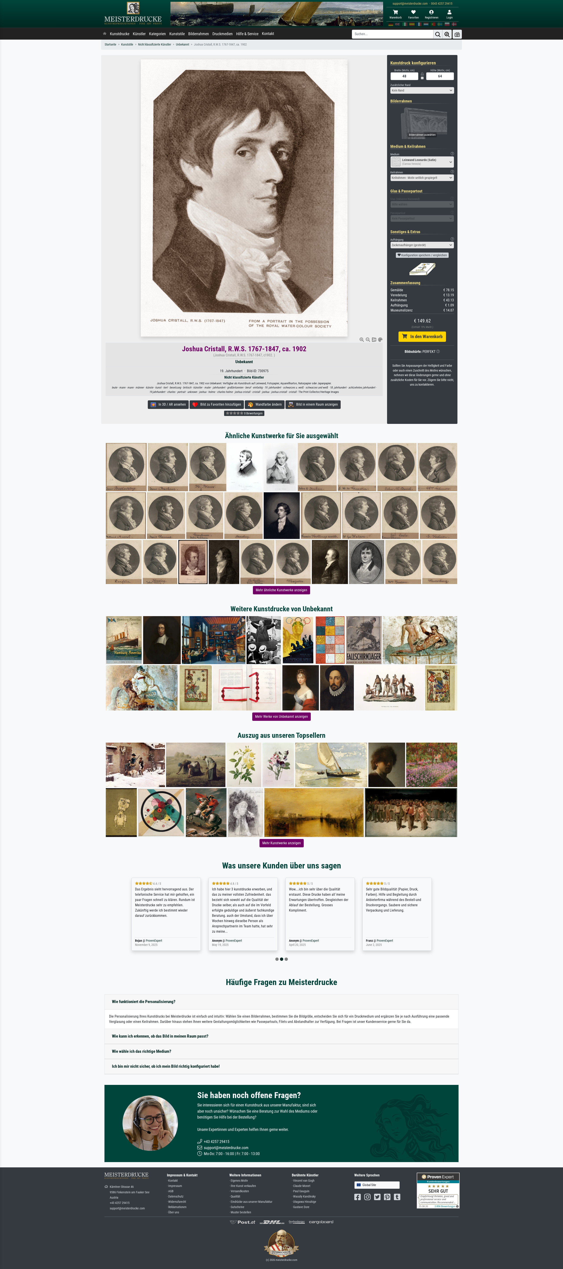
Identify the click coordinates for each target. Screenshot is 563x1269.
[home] (104, 34)
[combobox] (422, 90)
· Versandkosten (239, 1191)
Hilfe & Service (247, 34)
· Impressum (174, 1186)
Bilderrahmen (198, 34)
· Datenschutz (175, 1196)
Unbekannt (182, 44)
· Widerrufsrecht (176, 1202)
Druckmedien (222, 34)
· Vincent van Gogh (303, 1181)
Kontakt (268, 33)
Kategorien (157, 34)
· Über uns (173, 1212)
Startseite (110, 44)
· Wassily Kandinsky (304, 1196)
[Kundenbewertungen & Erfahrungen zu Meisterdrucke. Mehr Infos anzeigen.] (438, 1190)
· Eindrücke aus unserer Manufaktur (250, 1202)
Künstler (139, 34)
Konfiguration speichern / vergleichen (424, 255)
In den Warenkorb (424, 336)
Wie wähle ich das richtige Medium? (141, 1051)
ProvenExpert (157, 941)
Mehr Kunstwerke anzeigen (281, 843)
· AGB (170, 1191)
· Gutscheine (236, 1207)
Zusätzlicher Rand (400, 85)
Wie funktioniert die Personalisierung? (143, 1001)
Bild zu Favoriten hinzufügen (219, 404)
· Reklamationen (176, 1207)
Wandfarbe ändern (267, 404)
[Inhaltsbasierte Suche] (447, 34)
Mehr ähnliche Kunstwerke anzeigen (281, 590)
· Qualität (234, 1196)
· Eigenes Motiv (238, 1181)
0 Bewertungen (253, 413)
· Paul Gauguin (300, 1191)
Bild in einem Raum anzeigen (316, 404)
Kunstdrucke (119, 34)
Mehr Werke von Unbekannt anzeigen (281, 716)
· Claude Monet (301, 1186)
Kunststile (177, 34)
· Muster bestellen (240, 1212)
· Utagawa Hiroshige (304, 1202)
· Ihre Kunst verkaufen (242, 1186)
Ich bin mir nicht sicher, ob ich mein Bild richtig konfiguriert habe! (166, 1066)
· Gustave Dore (300, 1207)
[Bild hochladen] (457, 34)
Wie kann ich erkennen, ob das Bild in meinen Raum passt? (160, 1036)
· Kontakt (172, 1181)
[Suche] (437, 34)
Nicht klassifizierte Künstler (154, 44)
